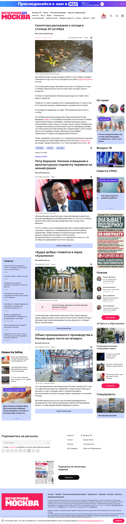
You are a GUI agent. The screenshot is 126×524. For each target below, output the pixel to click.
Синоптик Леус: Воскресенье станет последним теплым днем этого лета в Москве (15, 268)
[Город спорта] (103, 16)
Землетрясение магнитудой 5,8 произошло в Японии (15, 326)
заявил (47, 119)
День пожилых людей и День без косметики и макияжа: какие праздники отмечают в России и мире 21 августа (15, 409)
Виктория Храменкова (44, 34)
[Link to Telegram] (24, 450)
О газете (51, 494)
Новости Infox (12, 352)
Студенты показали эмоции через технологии (113, 356)
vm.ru (111, 503)
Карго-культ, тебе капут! (111, 289)
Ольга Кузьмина (109, 306)
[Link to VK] (7, 450)
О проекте (110, 386)
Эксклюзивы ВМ (38, 18)
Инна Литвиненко (109, 287)
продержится (85, 140)
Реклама (58, 494)
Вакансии (102, 494)
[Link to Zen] (16, 450)
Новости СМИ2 (41, 156)
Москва (40, 148)
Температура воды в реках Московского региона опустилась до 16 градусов (16, 295)
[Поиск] (111, 16)
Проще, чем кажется (108, 180)
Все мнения (110, 318)
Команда (110, 494)
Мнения (102, 272)
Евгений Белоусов (42, 173)
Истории (102, 100)
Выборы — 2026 (89, 18)
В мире (6, 330)
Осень (49, 148)
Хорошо (118, 521)
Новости (35, 15)
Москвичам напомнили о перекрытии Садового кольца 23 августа (15, 285)
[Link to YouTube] (20, 450)
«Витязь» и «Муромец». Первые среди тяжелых (114, 365)
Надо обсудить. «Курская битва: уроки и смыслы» (110, 159)
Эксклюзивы (104, 119)
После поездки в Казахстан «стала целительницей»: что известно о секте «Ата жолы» (110, 137)
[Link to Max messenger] (3, 450)
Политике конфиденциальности (90, 521)
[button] (5, 394)
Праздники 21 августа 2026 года (16, 395)
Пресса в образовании (76, 13)
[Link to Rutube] (33, 450)
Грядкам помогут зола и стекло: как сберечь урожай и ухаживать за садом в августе (15, 336)
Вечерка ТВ (36, 13)
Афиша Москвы (51, 18)
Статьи (70, 440)
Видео (49, 15)
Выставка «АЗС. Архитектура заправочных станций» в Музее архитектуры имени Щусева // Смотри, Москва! (102, 108)
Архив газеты (88, 440)
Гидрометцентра (85, 79)
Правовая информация (56, 497)
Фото (43, 15)
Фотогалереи (72, 448)
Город (6, 272)
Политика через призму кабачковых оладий (111, 309)
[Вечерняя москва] (22, 501)
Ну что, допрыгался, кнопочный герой (109, 280)
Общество (7, 340)
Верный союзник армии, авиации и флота (111, 299)
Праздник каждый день (14, 390)
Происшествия (9, 321)
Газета (45, 13)
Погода (60, 148)
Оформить (69, 477)
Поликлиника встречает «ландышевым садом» (107, 347)
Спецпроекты (59, 15)
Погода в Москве (46, 37)
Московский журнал (58, 13)
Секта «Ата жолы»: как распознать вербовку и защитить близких (110, 124)
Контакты (118, 494)
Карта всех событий (59, 309)
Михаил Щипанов (109, 277)
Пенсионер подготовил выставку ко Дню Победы (114, 376)
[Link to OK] (11, 450)
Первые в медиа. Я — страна (70, 18)
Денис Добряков (109, 295)
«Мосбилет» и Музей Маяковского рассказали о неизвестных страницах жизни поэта (16, 306)
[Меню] (122, 16)
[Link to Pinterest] (37, 450)
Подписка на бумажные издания (74, 494)
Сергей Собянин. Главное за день (16, 276)
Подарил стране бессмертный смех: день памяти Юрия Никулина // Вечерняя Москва (113, 108)
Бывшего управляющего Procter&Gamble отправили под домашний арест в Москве (15, 317)
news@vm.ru (93, 507)
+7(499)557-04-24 (117, 505)
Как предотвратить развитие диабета (110, 185)
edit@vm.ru (62, 507)
